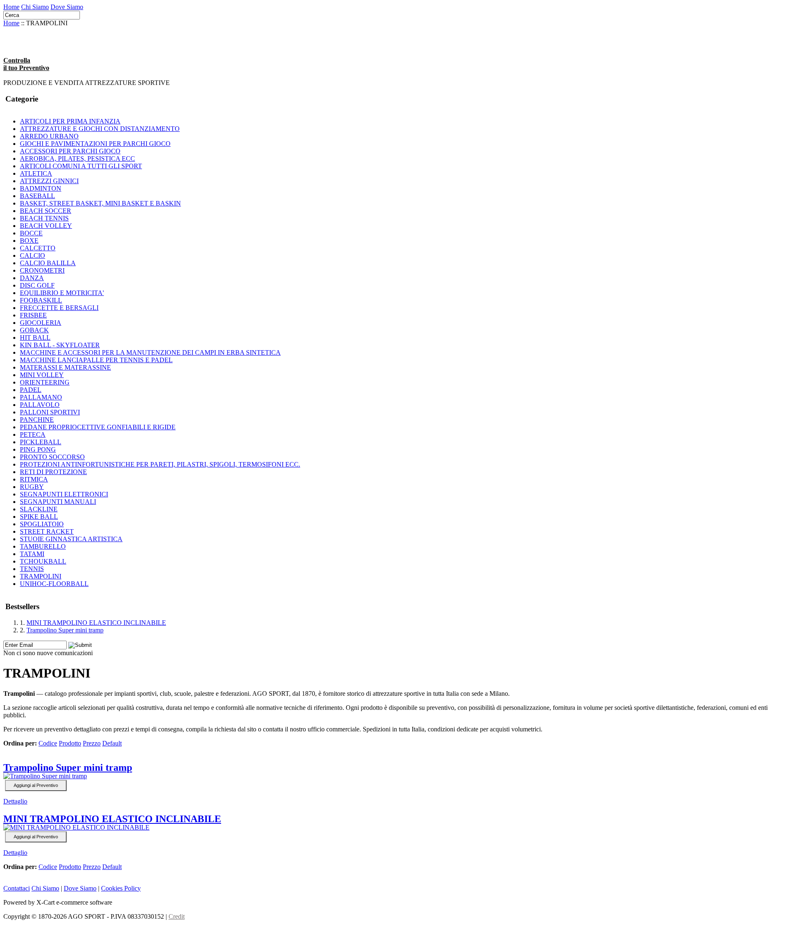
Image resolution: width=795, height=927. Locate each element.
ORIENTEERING (45, 382)
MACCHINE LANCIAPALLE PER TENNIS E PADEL (96, 359)
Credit (177, 916)
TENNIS (32, 568)
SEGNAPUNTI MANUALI (58, 501)
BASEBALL (37, 195)
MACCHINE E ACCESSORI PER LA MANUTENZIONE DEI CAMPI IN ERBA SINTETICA (150, 352)
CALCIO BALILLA (48, 262)
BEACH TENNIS (44, 218)
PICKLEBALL (40, 441)
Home (11, 6)
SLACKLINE (39, 509)
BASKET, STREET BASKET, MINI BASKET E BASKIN (100, 203)
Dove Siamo (67, 6)
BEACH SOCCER (45, 210)
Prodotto (70, 743)
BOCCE (31, 233)
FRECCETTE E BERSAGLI (59, 307)
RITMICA (34, 479)
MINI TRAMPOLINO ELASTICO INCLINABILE (96, 622)
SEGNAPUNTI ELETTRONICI (64, 494)
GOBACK (34, 330)
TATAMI (32, 553)
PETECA (33, 434)
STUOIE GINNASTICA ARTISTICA (71, 538)
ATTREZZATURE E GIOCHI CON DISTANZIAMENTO (100, 128)
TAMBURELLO (43, 546)
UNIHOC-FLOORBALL (54, 583)
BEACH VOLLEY (46, 225)
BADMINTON (40, 188)
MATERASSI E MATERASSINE (65, 367)
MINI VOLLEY (42, 374)
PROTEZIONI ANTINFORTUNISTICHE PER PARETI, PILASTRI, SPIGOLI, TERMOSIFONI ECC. (160, 464)
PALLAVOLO (40, 404)
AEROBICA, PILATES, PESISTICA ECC (77, 158)
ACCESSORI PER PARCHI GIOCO (70, 151)
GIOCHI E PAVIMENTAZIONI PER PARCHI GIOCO (95, 143)
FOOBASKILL (41, 300)
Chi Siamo (35, 6)
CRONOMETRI (42, 270)
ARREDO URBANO (49, 136)
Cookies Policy (121, 888)
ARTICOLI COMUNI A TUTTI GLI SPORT (81, 165)
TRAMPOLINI (40, 576)
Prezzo (92, 743)
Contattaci (16, 888)
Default (112, 743)
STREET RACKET (47, 531)
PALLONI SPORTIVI (50, 412)
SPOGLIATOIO (42, 524)
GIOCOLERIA (40, 322)
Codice (48, 743)
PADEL (30, 389)
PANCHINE (37, 419)
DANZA (32, 277)
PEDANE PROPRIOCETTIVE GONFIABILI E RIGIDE (98, 427)
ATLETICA (36, 173)
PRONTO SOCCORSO (52, 456)
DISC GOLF (37, 285)
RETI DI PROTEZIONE (53, 471)
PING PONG (38, 449)
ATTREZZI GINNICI (49, 180)
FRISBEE (33, 315)
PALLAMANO (41, 397)
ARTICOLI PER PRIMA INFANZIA (70, 121)
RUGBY (32, 486)
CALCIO (32, 255)
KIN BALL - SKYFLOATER (60, 345)
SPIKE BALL (39, 516)
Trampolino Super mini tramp (65, 630)
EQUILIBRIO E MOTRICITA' (62, 292)
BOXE (29, 240)
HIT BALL (35, 337)
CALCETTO (37, 248)
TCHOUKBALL (43, 561)
